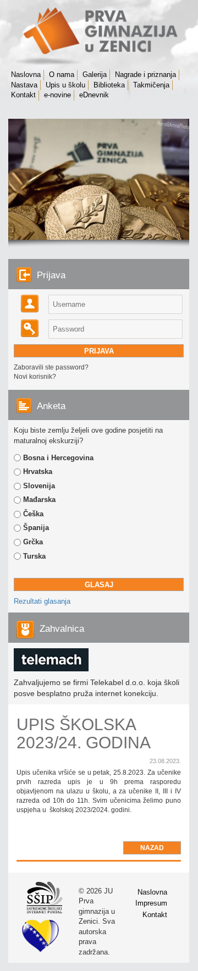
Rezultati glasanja (42, 601)
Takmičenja (151, 85)
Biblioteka (109, 85)
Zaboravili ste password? (51, 367)
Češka (33, 514)
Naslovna (26, 74)
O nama (61, 74)
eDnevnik (94, 95)
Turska (34, 556)
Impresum (151, 903)
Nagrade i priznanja (145, 74)
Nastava (24, 85)
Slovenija (39, 486)
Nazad (152, 848)
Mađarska (39, 499)
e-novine (57, 95)
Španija (36, 527)
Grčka (33, 542)
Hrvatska (37, 471)
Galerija (94, 74)
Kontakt (23, 95)
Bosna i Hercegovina (58, 458)
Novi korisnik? (35, 376)
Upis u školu (65, 85)
